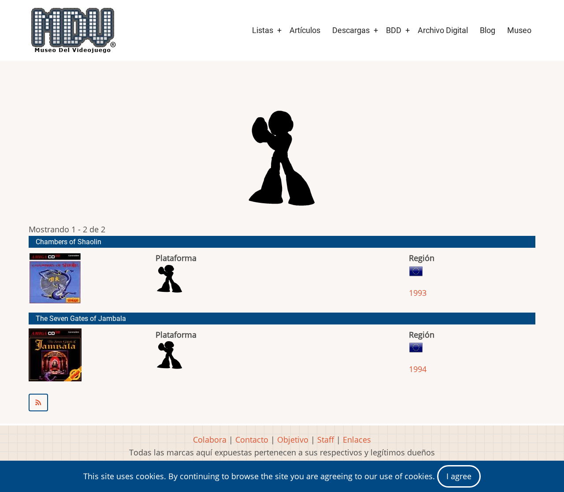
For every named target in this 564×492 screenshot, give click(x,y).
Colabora (209, 439)
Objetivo (292, 439)
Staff (325, 439)
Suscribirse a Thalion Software (282, 402)
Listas (262, 30)
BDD (393, 30)
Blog (487, 30)
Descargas (351, 30)
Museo (519, 30)
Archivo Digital (443, 30)
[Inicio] (73, 30)
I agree (458, 476)
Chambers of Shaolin (68, 242)
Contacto (251, 439)
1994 (418, 369)
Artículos (304, 30)
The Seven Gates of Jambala (81, 318)
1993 (418, 292)
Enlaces (357, 439)
